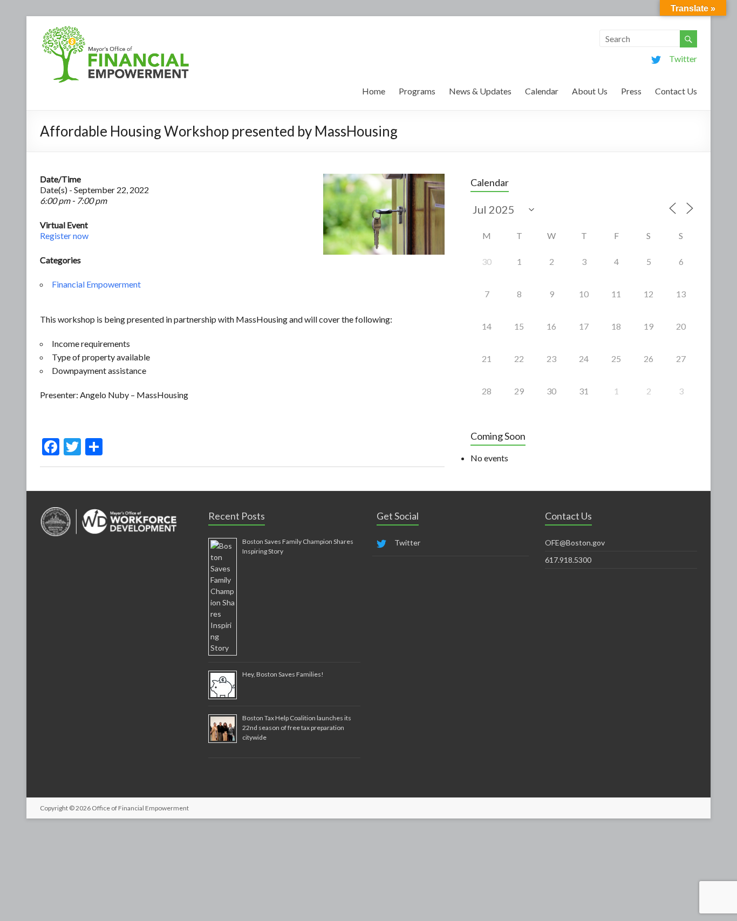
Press (631, 91)
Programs (417, 91)
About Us (590, 91)
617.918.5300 (568, 559)
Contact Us (676, 91)
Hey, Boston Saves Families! (283, 674)
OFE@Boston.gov (575, 542)
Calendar (541, 91)
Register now (64, 235)
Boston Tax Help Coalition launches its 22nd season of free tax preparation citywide (296, 727)
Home (373, 91)
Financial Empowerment (96, 284)
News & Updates (480, 91)
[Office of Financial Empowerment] (115, 29)
